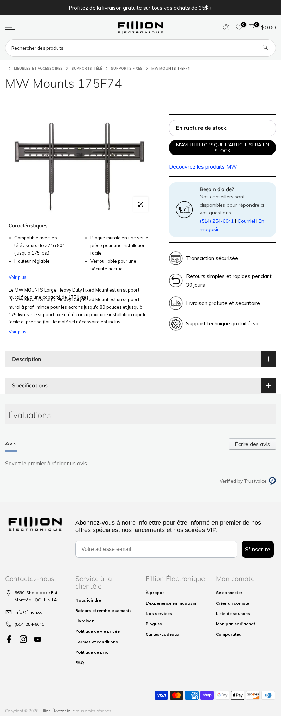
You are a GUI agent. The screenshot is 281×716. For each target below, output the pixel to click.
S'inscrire (257, 549)
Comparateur (229, 634)
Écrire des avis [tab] (252, 444)
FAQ (79, 662)
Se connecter (229, 592)
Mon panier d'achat (235, 623)
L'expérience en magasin (171, 603)
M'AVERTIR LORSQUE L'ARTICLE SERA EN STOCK (222, 147)
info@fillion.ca (29, 612)
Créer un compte (232, 603)
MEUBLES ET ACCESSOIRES (38, 68)
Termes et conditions (96, 641)
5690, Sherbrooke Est (36, 592)
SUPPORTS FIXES (127, 68)
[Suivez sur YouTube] (37, 639)
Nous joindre (88, 600)
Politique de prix (91, 652)
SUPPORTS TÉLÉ (87, 68)
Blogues (154, 623)
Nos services (159, 613)
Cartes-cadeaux (162, 634)
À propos (155, 592)
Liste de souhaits (233, 613)
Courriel (246, 221)
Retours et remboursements (103, 610)
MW (203, 166)
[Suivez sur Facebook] (9, 639)
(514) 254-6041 (217, 221)
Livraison (84, 621)
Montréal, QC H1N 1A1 (37, 599)
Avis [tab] (11, 443)
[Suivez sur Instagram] (23, 639)
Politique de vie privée (97, 631)
